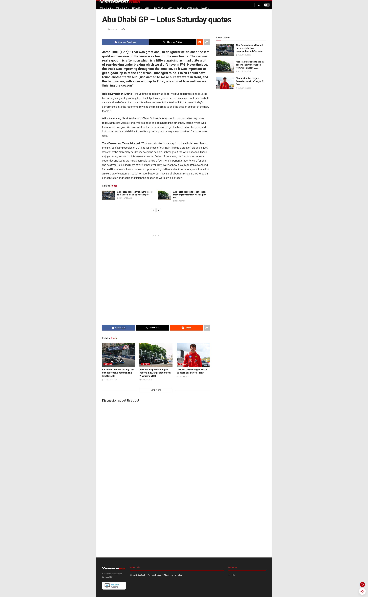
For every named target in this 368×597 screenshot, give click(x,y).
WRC (147, 8)
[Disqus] (156, 440)
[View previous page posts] (153, 210)
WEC (170, 8)
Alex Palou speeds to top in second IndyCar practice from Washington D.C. (190, 195)
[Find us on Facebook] (229, 575)
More (204, 8)
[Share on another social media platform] (207, 42)
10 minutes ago (125, 198)
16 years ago (112, 29)
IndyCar (136, 8)
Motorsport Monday (173, 575)
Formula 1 (105, 8)
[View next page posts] (158, 210)
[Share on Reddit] (200, 42)
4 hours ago (180, 201)
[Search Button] (259, 5)
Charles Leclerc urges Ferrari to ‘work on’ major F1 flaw (250, 81)
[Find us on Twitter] (234, 575)
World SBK (192, 8)
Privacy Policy (154, 575)
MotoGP (158, 8)
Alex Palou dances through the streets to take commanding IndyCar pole (118, 372)
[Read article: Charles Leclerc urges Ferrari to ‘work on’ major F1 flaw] (193, 354)
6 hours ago (183, 377)
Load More (156, 390)
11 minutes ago (110, 380)
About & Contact (137, 575)
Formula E (121, 8)
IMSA (179, 8)
